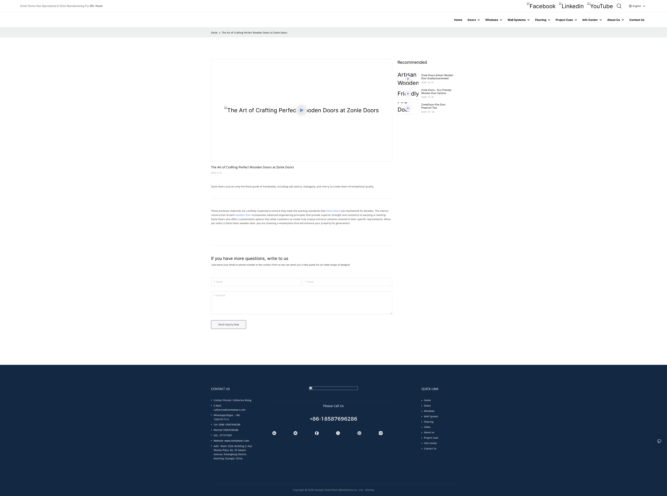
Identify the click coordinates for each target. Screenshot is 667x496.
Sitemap (369, 489)
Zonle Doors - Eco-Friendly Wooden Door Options (436, 91)
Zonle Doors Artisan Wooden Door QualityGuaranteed (437, 77)
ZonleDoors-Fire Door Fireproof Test (433, 106)
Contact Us (430, 448)
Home (427, 400)
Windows (429, 411)
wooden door (243, 215)
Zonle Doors (333, 210)
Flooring (428, 421)
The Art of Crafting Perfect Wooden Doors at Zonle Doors (254, 32)
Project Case (431, 437)
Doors (427, 405)
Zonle (214, 32)
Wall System (431, 416)
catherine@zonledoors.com (229, 409)
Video (427, 427)
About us (429, 432)
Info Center (430, 443)
